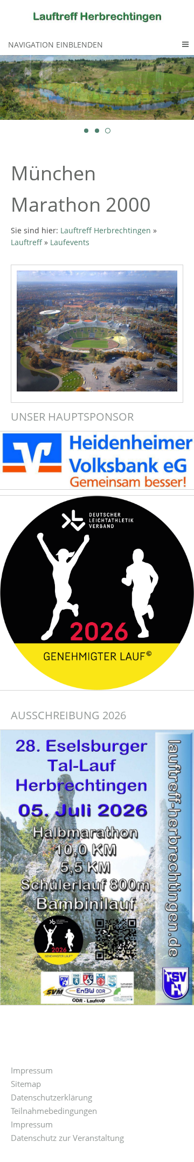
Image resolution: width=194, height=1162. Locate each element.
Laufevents (69, 242)
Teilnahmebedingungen (54, 1110)
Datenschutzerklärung (51, 1097)
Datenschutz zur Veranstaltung (67, 1137)
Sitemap (26, 1083)
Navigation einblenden (55, 44)
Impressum (32, 1070)
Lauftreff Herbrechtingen (105, 230)
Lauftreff (26, 242)
